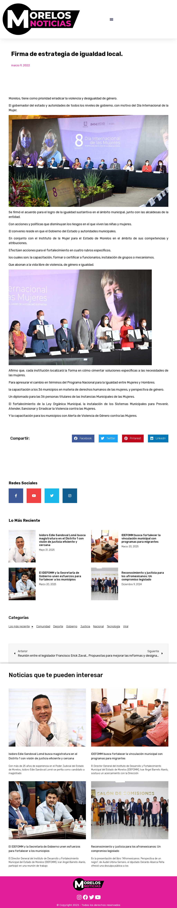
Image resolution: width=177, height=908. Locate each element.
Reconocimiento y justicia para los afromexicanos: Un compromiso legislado (143, 576)
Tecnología (113, 626)
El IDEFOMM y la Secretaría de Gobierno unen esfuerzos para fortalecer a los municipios (60, 576)
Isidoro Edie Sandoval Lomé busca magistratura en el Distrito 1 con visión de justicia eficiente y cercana (62, 540)
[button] (111, 19)
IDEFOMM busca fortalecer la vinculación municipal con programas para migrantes (141, 538)
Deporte (58, 626)
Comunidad (43, 626)
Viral (125, 626)
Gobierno (71, 626)
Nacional (98, 626)
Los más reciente (19, 626)
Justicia (85, 626)
